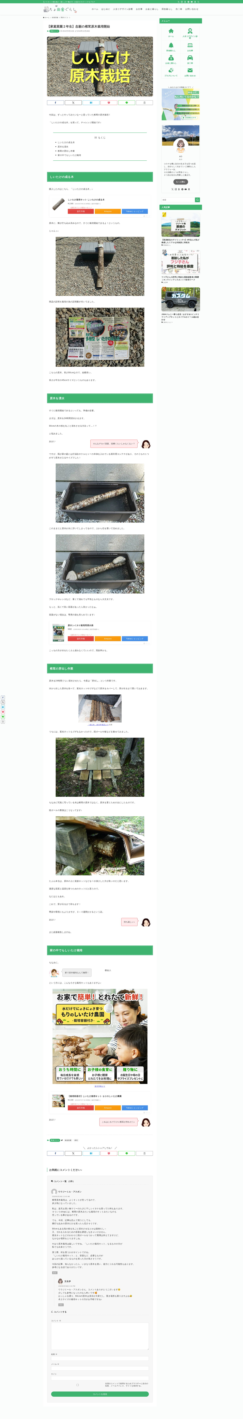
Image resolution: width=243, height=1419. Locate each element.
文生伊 (67, 1281)
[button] (55, 102)
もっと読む (180, 182)
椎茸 (76, 1140)
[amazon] (195, 2)
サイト (54, 1374)
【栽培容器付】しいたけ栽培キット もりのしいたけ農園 (95, 1096)
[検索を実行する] (197, 199)
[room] (185, 2)
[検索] (198, 2)
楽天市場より (100, 1086)
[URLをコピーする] (144, 102)
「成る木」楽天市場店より (98, 725)
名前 (54, 1354)
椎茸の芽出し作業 (66, 151)
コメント (56, 1321)
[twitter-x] (178, 2)
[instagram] (182, 2)
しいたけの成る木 (66, 142)
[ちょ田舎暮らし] (60, 9)
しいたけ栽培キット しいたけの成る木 (86, 200)
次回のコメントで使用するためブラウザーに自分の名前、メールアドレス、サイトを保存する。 (126, 1385)
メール (55, 1364)
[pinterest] (188, 2)
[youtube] (191, 2)
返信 (54, 1273)
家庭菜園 (68, 1140)
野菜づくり (54, 31)
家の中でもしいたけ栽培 (69, 155)
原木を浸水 (63, 147)
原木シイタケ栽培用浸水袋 (80, 625)
